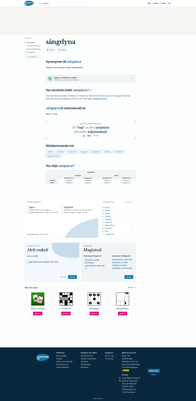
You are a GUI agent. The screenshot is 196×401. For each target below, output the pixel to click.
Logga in (154, 374)
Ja (84, 135)
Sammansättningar (33, 49)
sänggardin (72, 152)
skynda (108, 216)
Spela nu (38, 313)
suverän (96, 260)
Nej (89, 135)
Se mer (130, 287)
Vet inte (96, 136)
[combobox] (61, 3)
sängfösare (60, 152)
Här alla (63, 277)
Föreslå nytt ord (62, 364)
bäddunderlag (77, 67)
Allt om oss (109, 356)
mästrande (100, 266)
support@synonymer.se (131, 378)
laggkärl (108, 219)
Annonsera (109, 359)
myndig (124, 262)
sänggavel (83, 152)
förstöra (108, 228)
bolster (68, 67)
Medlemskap (86, 364)
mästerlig (88, 260)
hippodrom (110, 225)
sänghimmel (119, 152)
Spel (149, 3)
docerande (116, 262)
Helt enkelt (37, 250)
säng (48, 114)
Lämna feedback (62, 367)
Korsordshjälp (61, 356)
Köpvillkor (85, 367)
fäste (107, 231)
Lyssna (51, 50)
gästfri (107, 210)
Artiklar (163, 3)
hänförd (108, 222)
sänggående (96, 152)
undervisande (90, 266)
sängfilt (50, 152)
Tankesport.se (127, 361)
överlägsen (116, 268)
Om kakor (84, 361)
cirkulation (109, 234)
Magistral (92, 250)
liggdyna (61, 67)
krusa (107, 207)
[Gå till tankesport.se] (131, 370)
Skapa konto (153, 371)
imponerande (127, 268)
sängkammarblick (53, 156)
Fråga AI (155, 3)
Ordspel (59, 359)
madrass (49, 67)
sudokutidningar (131, 367)
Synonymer (30, 42)
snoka (107, 213)
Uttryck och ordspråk (64, 361)
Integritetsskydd (87, 356)
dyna (55, 67)
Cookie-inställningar (88, 359)
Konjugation (31, 52)
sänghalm (107, 152)
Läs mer (72, 277)
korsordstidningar (133, 364)
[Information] (90, 90)
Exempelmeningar (33, 46)
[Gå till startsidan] (29, 3)
